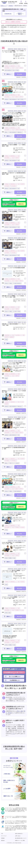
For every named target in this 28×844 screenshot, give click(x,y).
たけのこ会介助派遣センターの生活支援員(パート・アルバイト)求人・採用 (13, 543)
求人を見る (19, 74)
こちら (13, 733)
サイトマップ (3, 835)
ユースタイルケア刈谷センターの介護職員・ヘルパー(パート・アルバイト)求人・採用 (13, 515)
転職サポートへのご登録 (20, 840)
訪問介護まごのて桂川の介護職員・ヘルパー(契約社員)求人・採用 (13, 145)
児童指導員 (10, 5)
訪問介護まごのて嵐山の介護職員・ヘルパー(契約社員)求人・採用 (13, 212)
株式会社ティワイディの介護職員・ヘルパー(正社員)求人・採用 (14, 391)
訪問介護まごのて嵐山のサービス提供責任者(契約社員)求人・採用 (13, 240)
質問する (7, 74)
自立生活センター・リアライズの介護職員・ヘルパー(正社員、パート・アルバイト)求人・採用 (13, 84)
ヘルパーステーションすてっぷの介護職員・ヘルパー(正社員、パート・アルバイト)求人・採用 (13, 113)
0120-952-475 (12, 2)
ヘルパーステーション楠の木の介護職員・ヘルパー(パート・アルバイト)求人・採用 (13, 571)
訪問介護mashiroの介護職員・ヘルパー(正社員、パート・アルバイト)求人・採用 (14, 296)
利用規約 (3, 838)
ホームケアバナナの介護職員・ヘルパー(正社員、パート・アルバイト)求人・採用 (13, 51)
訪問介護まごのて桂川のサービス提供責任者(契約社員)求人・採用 (13, 173)
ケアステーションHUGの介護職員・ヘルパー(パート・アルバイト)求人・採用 (13, 597)
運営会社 (3, 840)
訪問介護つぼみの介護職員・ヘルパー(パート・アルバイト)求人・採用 (13, 625)
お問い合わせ (17, 835)
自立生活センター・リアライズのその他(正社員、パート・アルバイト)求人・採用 (13, 476)
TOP (2, 833)
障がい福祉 (20, 711)
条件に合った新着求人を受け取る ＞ (14, 22)
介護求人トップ (4, 5)
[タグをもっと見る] (25, 66)
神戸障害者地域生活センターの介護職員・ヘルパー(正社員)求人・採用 (13, 419)
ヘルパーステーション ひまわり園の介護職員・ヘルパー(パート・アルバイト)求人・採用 (13, 363)
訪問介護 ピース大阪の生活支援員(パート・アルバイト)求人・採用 (14, 324)
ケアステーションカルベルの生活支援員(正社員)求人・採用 (13, 268)
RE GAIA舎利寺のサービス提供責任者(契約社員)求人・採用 (13, 448)
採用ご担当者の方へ (19, 833)
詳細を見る (21, 204)
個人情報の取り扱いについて (20, 838)
